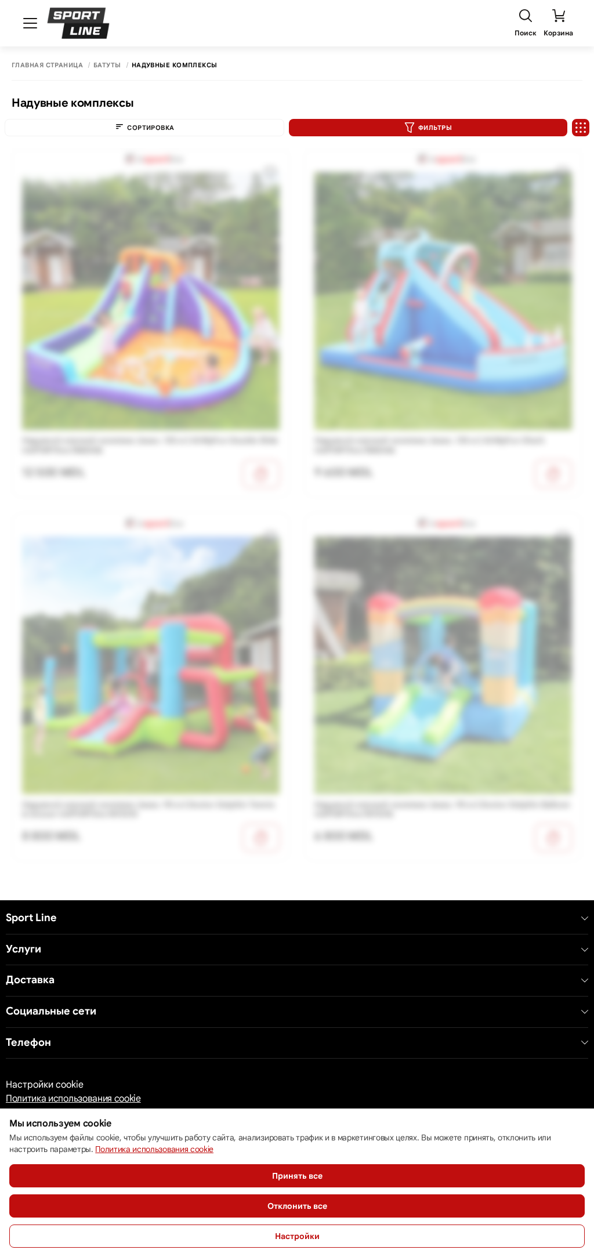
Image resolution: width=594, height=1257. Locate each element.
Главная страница (47, 65)
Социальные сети (51, 1011)
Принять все (297, 1176)
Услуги (23, 949)
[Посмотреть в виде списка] (580, 127)
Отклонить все (297, 1206)
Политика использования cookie (73, 1098)
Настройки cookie (45, 1085)
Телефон (28, 1043)
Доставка (30, 980)
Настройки (297, 1236)
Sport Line (31, 918)
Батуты (107, 65)
